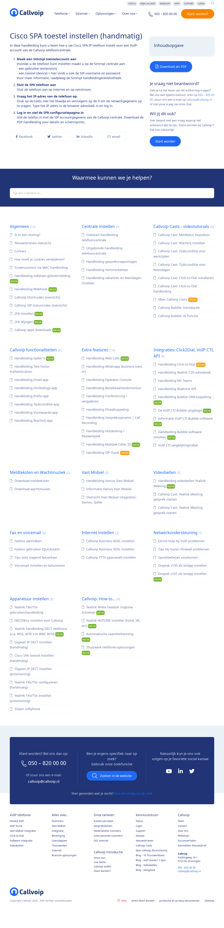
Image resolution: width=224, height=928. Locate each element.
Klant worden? (197, 14)
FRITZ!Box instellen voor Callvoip (38, 620)
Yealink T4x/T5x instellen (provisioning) (30, 698)
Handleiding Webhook (35, 289)
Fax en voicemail (28, 532)
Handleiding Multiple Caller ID (112, 444)
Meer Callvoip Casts (177, 299)
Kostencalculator (103, 821)
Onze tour (100, 857)
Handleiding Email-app (31, 380)
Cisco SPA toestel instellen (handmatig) (32, 658)
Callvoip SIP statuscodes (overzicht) (40, 305)
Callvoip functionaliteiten (35, 350)
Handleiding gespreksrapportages (111, 261)
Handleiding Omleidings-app (35, 388)
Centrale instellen (100, 226)
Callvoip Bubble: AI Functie (177, 316)
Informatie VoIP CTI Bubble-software (183, 421)
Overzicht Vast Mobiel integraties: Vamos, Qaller (109, 500)
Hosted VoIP (17, 821)
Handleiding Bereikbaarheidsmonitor (113, 388)
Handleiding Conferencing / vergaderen (104, 398)
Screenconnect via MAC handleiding (41, 267)
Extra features (98, 350)
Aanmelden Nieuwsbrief (192, 845)
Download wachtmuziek (32, 489)
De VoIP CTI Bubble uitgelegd (184, 410)
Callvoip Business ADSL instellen (109, 541)
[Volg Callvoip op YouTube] (169, 772)
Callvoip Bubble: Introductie (178, 307)
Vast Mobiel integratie (23, 830)
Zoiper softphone (27, 709)
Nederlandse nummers (107, 830)
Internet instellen (100, 532)
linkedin (87, 136)
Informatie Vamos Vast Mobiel (108, 489)
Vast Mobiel (95, 472)
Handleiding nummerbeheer (106, 270)
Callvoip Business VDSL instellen (109, 549)
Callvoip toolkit (102, 866)
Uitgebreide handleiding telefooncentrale (102, 250)
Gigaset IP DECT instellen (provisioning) (31, 671)
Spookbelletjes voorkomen (177, 557)
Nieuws (140, 835)
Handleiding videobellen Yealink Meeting (179, 483)
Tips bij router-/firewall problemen (183, 549)
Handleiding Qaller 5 (34, 358)
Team (181, 821)
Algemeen (22, 226)
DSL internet (101, 840)
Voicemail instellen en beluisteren (39, 565)
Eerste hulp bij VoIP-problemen (181, 541)
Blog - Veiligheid (145, 870)
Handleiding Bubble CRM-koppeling (182, 399)
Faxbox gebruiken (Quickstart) (36, 549)
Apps (177, 3)
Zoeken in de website (116, 776)
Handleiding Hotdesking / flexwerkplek (103, 433)
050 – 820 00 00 (47, 763)
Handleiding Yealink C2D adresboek (184, 372)
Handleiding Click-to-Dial (181, 364)
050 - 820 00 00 (186, 867)
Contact (20, 251)
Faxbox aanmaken (28, 541)
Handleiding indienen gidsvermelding (40, 278)
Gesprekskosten (103, 826)
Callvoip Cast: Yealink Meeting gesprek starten (178, 497)
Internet (82, 13)
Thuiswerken (59, 845)
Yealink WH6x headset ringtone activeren (107, 609)
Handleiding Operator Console (108, 380)
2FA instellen (28, 313)
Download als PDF (173, 66)
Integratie (58, 830)
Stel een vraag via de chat (133, 793)
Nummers (58, 821)
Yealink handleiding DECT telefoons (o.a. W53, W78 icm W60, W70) (38, 631)
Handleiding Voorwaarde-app (36, 412)
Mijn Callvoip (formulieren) (151, 850)
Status (132, 3)
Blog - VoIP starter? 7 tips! (151, 860)
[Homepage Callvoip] (26, 12)
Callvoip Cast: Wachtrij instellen (181, 243)
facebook (26, 136)
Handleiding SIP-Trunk (107, 452)
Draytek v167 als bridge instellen (180, 576)
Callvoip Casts (144, 845)
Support (188, 3)
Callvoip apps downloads (37, 330)
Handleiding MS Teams (174, 380)
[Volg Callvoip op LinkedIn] (181, 772)
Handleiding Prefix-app (31, 396)
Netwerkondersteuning (177, 532)
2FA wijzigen (27, 322)
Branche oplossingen (64, 855)
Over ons (128, 13)
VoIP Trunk (16, 826)
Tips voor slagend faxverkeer (35, 557)
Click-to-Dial (17, 835)
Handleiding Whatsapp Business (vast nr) (112, 369)
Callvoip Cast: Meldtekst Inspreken (183, 235)
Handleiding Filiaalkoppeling (107, 409)
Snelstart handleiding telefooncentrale (100, 237)
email (116, 136)
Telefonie (61, 13)
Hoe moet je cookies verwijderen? (39, 259)
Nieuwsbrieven (144, 840)
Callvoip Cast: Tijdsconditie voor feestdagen (179, 267)
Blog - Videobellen (146, 865)
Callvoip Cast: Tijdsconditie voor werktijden (179, 253)
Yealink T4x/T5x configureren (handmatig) (34, 685)
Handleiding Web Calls (106, 358)
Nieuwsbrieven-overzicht (32, 243)
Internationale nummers (108, 835)
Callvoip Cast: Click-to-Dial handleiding (175, 288)
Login (201, 3)
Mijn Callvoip (147, 3)
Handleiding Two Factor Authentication (30, 369)
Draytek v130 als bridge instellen (182, 565)
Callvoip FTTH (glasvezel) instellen (110, 557)
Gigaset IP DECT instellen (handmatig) (31, 644)
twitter (57, 136)
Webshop (165, 3)
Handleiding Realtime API (176, 389)
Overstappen (59, 840)
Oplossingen (105, 13)
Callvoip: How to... (101, 599)
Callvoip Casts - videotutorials (183, 226)
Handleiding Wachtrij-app (33, 420)
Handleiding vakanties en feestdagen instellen (112, 280)
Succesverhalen (187, 840)
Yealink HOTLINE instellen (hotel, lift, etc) (111, 623)
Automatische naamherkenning (108, 636)
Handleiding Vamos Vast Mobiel (109, 481)
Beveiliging (58, 835)
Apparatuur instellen (31, 599)
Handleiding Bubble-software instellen (177, 434)
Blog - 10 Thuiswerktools (150, 855)
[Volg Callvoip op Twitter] (191, 772)
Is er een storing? (27, 235)
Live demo (100, 862)
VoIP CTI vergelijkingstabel (177, 445)
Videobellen (166, 472)
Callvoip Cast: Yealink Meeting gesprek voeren (178, 510)
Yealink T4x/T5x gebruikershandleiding (26, 609)
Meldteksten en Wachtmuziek (40, 472)
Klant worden (165, 141)
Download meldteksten (31, 481)
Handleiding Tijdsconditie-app (36, 404)
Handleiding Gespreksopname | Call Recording (111, 420)
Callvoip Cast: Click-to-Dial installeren (185, 278)
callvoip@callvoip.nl (199, 100)
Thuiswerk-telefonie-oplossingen (108, 649)
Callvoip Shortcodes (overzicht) (37, 297)
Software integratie (21, 840)
